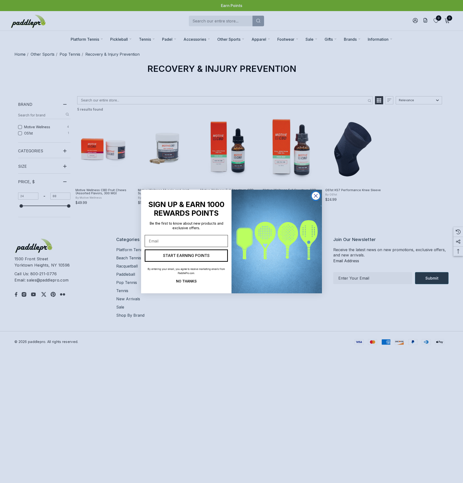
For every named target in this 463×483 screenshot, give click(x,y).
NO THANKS (186, 281)
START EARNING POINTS (186, 255)
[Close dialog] (316, 196)
